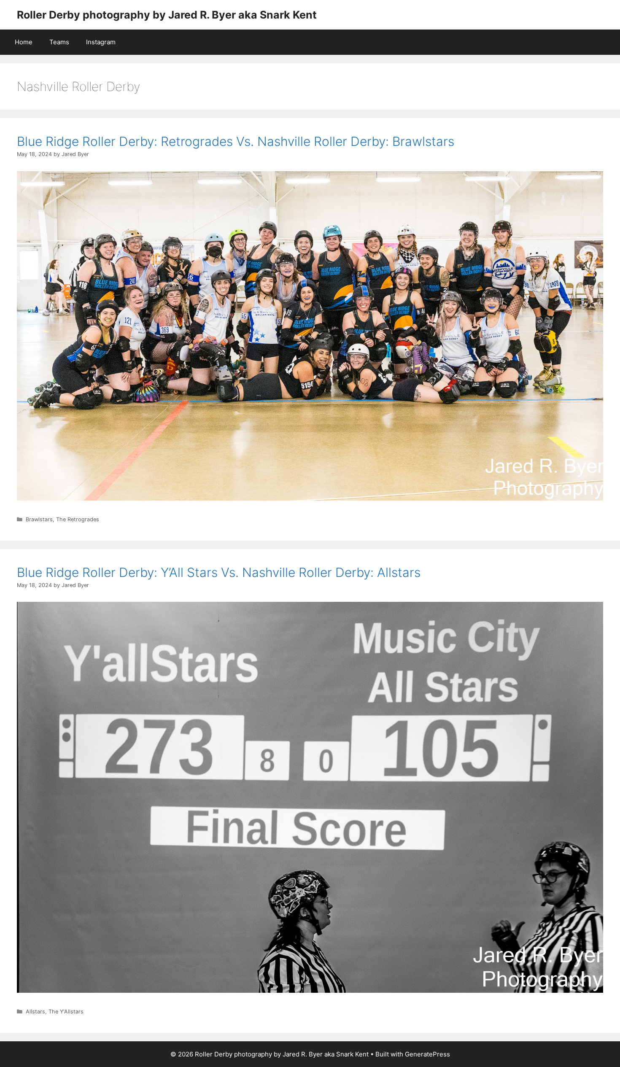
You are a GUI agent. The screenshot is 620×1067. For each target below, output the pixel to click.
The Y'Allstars (66, 1011)
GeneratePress (427, 1054)
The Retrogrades (77, 519)
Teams (59, 42)
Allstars (35, 1011)
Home (23, 42)
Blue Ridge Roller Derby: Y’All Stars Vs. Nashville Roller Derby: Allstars (219, 572)
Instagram (101, 42)
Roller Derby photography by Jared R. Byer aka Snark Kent (167, 14)
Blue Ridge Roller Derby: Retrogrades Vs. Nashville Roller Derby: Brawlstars (235, 141)
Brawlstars (39, 519)
